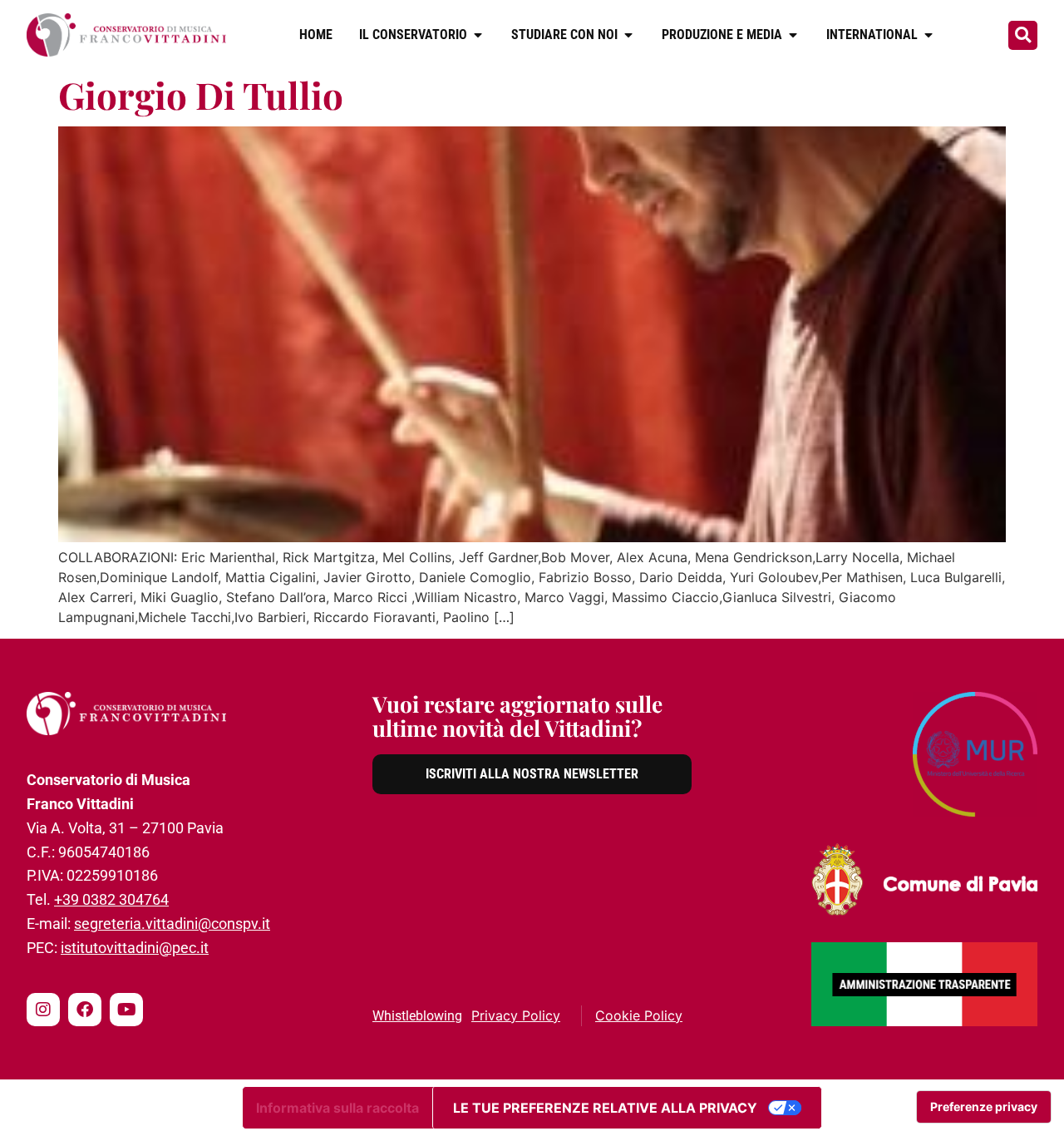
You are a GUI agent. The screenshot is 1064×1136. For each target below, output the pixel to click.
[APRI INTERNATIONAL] (928, 35)
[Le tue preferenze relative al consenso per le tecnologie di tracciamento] (984, 1107)
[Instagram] (43, 1009)
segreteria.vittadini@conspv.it (172, 923)
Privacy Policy (515, 1015)
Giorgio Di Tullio (200, 94)
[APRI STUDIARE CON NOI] (628, 35)
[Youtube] (126, 1009)
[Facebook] (84, 1009)
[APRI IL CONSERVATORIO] (478, 35)
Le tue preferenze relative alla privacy (605, 1107)
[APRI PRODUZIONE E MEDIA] (793, 35)
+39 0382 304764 (111, 899)
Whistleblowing (417, 1016)
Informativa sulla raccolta (337, 1107)
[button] (1022, 35)
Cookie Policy (638, 1015)
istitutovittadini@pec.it (135, 947)
